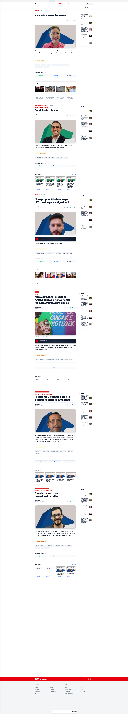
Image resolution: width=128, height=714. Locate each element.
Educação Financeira (59, 545)
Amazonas (46, 67)
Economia (37, 547)
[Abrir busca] (92, 7)
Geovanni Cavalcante (39, 206)
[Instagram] (87, 7)
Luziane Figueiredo (38, 20)
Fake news (37, 64)
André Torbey (37, 500)
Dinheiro (37, 545)
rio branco (58, 253)
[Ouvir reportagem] (37, 239)
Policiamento (47, 157)
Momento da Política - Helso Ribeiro (42, 391)
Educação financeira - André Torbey (42, 488)
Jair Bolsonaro (38, 451)
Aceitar (74, 711)
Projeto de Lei (63, 451)
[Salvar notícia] (67, 20)
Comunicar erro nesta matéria (41, 60)
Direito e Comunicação (57, 64)
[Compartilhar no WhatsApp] (70, 20)
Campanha (42, 359)
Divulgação (43, 64)
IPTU (53, 253)
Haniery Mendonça (38, 114)
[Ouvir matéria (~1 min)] (67, 207)
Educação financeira (45, 547)
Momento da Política (54, 451)
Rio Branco (38, 194)
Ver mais (73, 83)
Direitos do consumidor (40, 253)
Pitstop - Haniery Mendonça (41, 105)
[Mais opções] (75, 20)
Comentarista (65, 64)
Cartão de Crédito (68, 545)
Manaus (37, 10)
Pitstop (53, 157)
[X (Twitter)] (89, 7)
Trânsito (65, 157)
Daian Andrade (38, 307)
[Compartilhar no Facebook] (72, 20)
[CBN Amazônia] (64, 3)
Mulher (57, 359)
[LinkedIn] (85, 7)
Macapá (37, 359)
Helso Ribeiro (37, 404)
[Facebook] (83, 7)
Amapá (62, 359)
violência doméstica (69, 359)
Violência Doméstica (50, 359)
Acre (71, 253)
